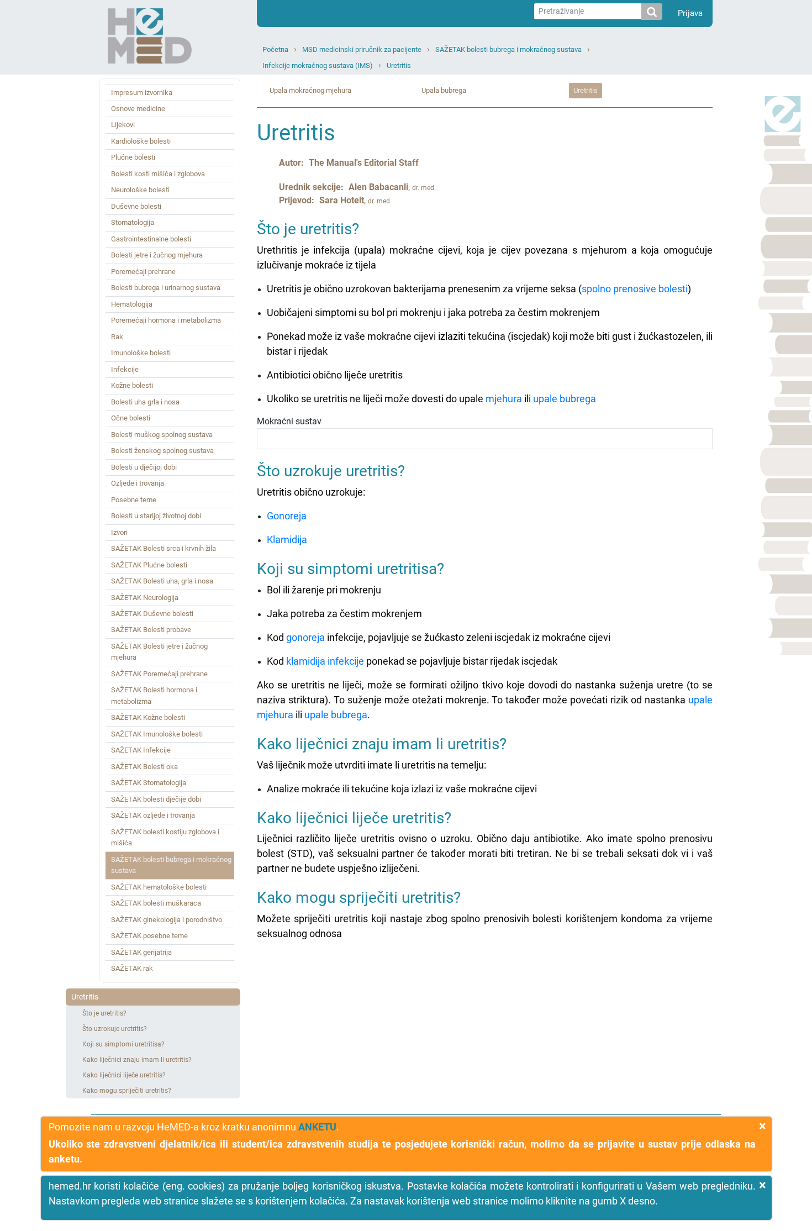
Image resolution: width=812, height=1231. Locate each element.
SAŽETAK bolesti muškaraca (156, 903)
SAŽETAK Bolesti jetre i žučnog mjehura (159, 651)
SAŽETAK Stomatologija (148, 782)
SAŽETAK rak (132, 968)
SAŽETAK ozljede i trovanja (153, 815)
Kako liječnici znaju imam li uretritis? (137, 1060)
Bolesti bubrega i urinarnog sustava (165, 287)
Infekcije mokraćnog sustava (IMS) (317, 65)
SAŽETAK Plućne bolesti (149, 565)
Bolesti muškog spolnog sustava (162, 434)
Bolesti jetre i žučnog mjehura (157, 255)
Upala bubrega (443, 90)
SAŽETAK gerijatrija (141, 952)
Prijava (690, 13)
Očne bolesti (130, 418)
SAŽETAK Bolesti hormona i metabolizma (154, 695)
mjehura (504, 398)
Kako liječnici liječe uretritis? (124, 1075)
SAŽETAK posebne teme (149, 936)
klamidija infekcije (325, 661)
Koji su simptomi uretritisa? (123, 1044)
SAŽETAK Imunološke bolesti (157, 734)
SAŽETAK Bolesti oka (144, 766)
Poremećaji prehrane (143, 271)
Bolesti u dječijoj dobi (144, 467)
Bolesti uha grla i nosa (145, 402)
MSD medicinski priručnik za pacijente (361, 49)
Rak (117, 337)
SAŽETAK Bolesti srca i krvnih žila (163, 548)
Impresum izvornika (141, 92)
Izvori (119, 532)
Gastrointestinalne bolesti (151, 239)
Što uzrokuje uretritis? (114, 1029)
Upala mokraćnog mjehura (310, 90)
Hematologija (131, 304)
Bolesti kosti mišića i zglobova (158, 174)
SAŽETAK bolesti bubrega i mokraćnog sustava (508, 49)
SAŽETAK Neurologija (144, 597)
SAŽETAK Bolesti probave (151, 629)
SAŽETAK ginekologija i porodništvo (166, 920)
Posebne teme (133, 500)
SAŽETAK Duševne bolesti (152, 613)
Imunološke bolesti (141, 353)
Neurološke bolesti (140, 190)
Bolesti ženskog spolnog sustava (162, 450)
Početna (275, 49)
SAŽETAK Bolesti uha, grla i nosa (162, 581)
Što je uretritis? (104, 1013)
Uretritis (399, 65)
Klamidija (287, 539)
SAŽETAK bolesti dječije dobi (156, 799)
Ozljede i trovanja (137, 483)
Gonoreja (287, 516)
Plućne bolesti (133, 157)
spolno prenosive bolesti (635, 288)
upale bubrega (564, 398)
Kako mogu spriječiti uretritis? (126, 1091)
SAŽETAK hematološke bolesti (159, 887)
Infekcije (125, 369)
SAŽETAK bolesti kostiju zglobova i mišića (165, 837)
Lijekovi (123, 124)
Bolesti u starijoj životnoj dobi (156, 516)
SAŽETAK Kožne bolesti (148, 717)
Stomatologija (132, 222)
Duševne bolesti (136, 206)
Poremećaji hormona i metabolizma (166, 320)
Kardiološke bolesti (141, 141)
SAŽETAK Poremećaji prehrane (159, 674)
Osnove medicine (138, 108)
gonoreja (305, 637)
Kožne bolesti (132, 385)
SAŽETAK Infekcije (141, 750)
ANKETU (317, 1127)
